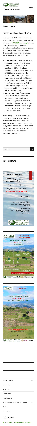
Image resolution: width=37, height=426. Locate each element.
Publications (7, 398)
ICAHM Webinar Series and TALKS (15, 402)
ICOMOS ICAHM (11, 9)
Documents (7, 394)
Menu (31, 7)
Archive (5, 407)
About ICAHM (8, 380)
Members (6, 385)
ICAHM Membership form (22, 43)
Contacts (6, 411)
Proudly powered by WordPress (22, 422)
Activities (6, 389)
